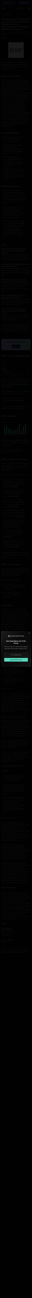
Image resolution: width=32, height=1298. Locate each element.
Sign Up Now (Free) (16, 660)
